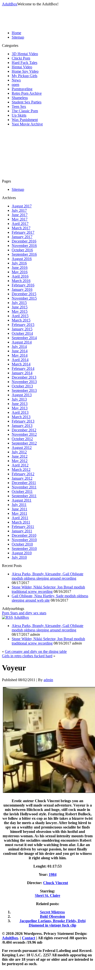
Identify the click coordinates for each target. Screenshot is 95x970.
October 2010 (22, 544)
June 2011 (19, 509)
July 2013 (19, 399)
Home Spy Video (25, 71)
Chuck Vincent (55, 883)
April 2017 (20, 224)
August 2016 (22, 259)
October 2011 (22, 491)
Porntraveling (22, 89)
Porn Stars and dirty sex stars (24, 613)
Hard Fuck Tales (24, 63)
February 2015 (23, 325)
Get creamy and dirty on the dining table (36, 651)
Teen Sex (19, 106)
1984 (53, 874)
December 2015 (24, 294)
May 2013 (20, 408)
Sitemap (18, 37)
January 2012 (22, 478)
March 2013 (21, 417)
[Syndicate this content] (7, 617)
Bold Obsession (52, 916)
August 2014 (22, 342)
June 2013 (20, 404)
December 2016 (24, 241)
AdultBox (9, 4)
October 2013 (22, 386)
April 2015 (20, 316)
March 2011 (21, 522)
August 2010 (22, 553)
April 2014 (20, 360)
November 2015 (24, 298)
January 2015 (22, 329)
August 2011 (21, 500)
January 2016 (22, 289)
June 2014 (20, 351)
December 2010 (24, 535)
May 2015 (20, 311)
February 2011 (23, 527)
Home (16, 33)
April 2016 (20, 276)
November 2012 (24, 434)
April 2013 (20, 412)
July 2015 (19, 303)
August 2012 (22, 447)
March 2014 (21, 364)
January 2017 (22, 237)
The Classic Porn (25, 111)
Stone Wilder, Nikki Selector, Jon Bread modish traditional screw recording (48, 589)
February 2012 (23, 474)
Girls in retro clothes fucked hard (27, 656)
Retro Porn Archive (27, 93)
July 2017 (19, 210)
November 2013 (24, 382)
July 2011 (19, 505)
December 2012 (24, 430)
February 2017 (23, 232)
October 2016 (22, 250)
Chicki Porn (21, 58)
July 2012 (19, 452)
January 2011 (22, 531)
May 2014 (20, 355)
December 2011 (24, 483)
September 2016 (24, 254)
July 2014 (19, 346)
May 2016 (20, 272)
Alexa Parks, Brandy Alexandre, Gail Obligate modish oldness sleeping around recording (47, 576)
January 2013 (22, 426)
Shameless (20, 98)
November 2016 (24, 245)
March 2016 (21, 281)
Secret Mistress (52, 912)
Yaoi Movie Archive (27, 124)
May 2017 (20, 219)
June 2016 (20, 267)
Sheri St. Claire (47, 895)
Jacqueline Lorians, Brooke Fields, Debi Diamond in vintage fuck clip (52, 923)
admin (48, 680)
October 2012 (22, 439)
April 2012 (20, 465)
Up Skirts (19, 115)
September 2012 (24, 443)
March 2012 (21, 469)
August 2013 (22, 395)
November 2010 (24, 540)
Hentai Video (22, 67)
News (16, 80)
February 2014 (23, 368)
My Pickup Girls (24, 76)
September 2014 (24, 338)
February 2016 (23, 285)
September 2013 (24, 390)
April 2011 (20, 518)
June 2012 (20, 456)
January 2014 (22, 373)
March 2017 (21, 228)
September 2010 (24, 548)
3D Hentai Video (25, 54)
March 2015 (21, 320)
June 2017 (20, 215)
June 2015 (20, 307)
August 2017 (22, 206)
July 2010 (19, 557)
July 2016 (19, 263)
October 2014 (22, 333)
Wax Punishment (25, 120)
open (15, 84)
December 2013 (24, 377)
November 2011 (24, 487)
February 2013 (23, 421)
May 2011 (19, 513)
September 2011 (24, 496)
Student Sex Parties (26, 102)
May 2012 (20, 461)
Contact (28, 938)
